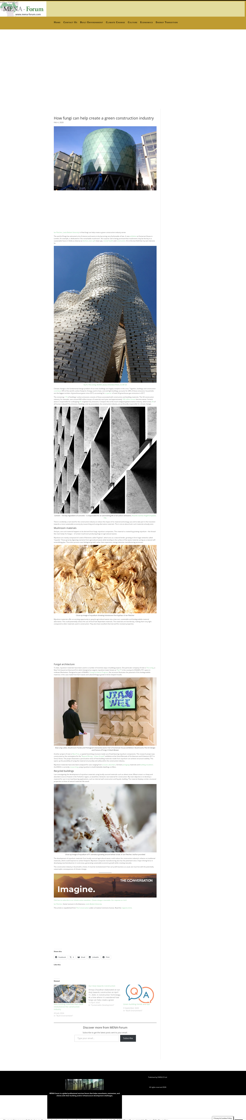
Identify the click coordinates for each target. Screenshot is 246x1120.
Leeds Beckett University (71, 232)
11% (66, 397)
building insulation (146, 765)
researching (74, 767)
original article (127, 908)
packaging (125, 765)
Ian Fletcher (58, 232)
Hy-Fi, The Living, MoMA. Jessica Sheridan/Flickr (101, 385)
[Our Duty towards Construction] (106, 995)
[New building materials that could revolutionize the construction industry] (70, 994)
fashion (85, 241)
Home (57, 22)
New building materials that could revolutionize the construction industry (68, 1006)
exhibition (133, 236)
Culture (132, 22)
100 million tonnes (129, 399)
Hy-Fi (119, 670)
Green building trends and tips (136, 1004)
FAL (105, 518)
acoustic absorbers (109, 765)
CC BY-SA (123, 385)
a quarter (108, 393)
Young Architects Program (98, 672)
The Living (149, 668)
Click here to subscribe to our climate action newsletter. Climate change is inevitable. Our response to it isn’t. (90, 900)
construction (121, 241)
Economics (146, 22)
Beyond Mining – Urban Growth (93, 756)
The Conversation (82, 908)
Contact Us (70, 22)
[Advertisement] (77, 61)
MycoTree (75, 754)
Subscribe (128, 1038)
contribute (57, 391)
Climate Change (115, 22)
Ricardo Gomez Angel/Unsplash (144, 515)
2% (153, 402)
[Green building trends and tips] (139, 994)
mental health (108, 241)
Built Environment (91, 22)
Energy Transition (167, 22)
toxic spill (92, 241)
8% (80, 402)
